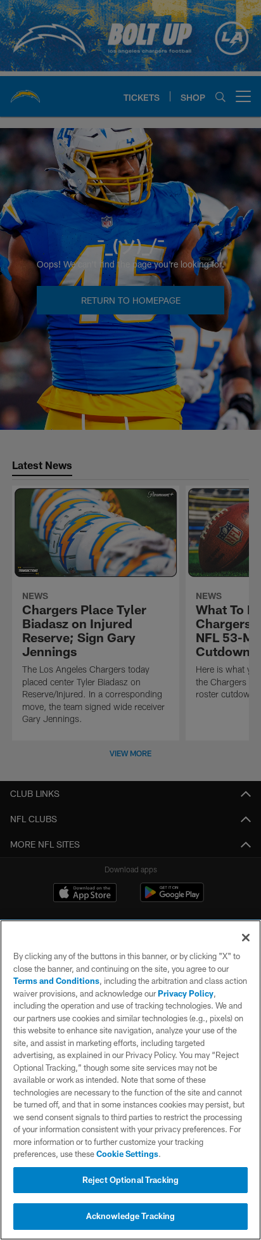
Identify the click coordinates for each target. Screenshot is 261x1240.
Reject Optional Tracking (130, 1180)
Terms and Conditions (56, 981)
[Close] (246, 938)
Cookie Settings (127, 1154)
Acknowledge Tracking (130, 1216)
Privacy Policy (185, 993)
